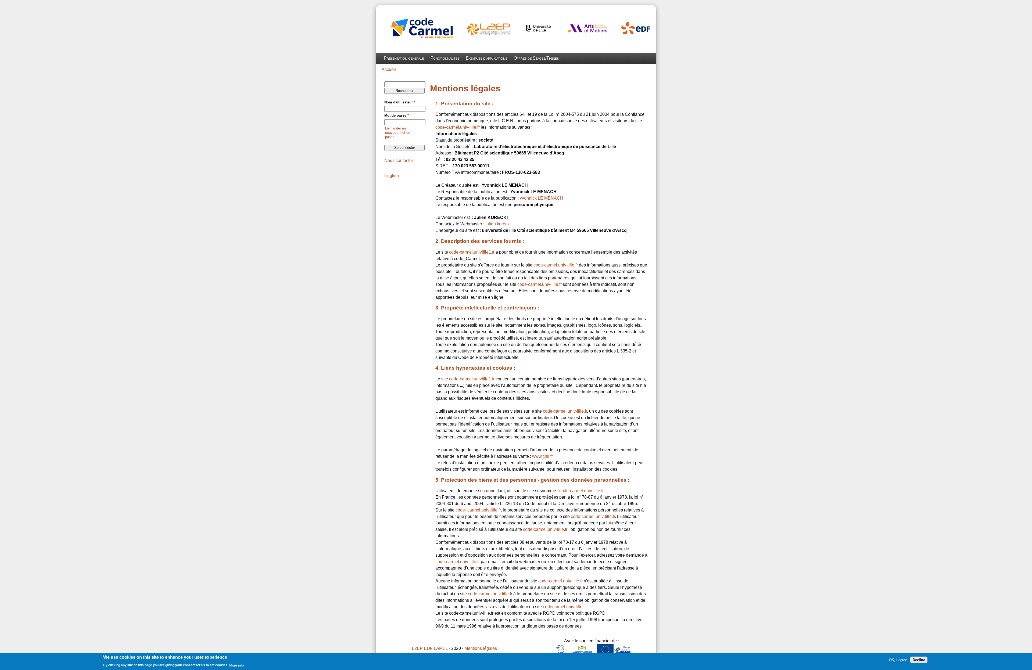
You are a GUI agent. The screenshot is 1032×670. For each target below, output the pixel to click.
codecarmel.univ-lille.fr (564, 606)
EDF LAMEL (436, 648)
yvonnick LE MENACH (541, 198)
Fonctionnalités (445, 58)
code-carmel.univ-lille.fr (457, 127)
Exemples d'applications (486, 58)
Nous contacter (398, 160)
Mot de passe (396, 115)
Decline (919, 660)
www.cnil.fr (542, 456)
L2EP (417, 648)
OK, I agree (898, 660)
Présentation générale (404, 58)
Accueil (389, 69)
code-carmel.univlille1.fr (471, 252)
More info (236, 665)
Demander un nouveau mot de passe (397, 132)
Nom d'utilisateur (399, 102)
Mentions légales (480, 648)
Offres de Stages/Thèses (536, 58)
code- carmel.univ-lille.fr (478, 510)
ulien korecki (498, 224)
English (391, 175)
